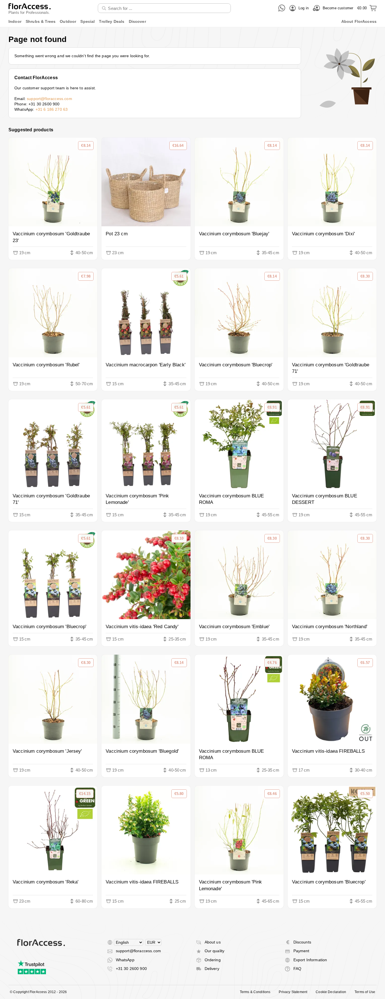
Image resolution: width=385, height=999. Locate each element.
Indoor (14, 21)
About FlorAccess (359, 21)
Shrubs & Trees (41, 21)
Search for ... (114, 3)
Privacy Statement (293, 992)
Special (87, 21)
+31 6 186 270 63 (52, 109)
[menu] (192, 21)
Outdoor (68, 21)
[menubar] (192, 21)
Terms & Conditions (255, 992)
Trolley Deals (111, 21)
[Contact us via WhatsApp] (281, 8)
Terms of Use (365, 992)
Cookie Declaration (331, 992)
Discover (137, 21)
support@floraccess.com (49, 98)
